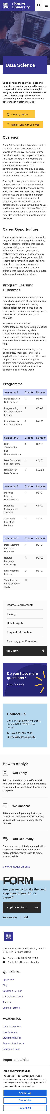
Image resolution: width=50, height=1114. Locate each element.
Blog (5, 985)
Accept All (25, 1092)
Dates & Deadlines (12, 1026)
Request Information (19, 632)
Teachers (7, 1002)
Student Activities (12, 1037)
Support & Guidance (13, 1043)
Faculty (11, 614)
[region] (25, 1090)
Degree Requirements (20, 604)
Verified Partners (11, 1007)
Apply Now (12, 650)
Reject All (25, 1108)
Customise (25, 1100)
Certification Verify (13, 996)
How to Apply (15, 623)
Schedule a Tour (11, 1049)
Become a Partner (12, 990)
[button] (46, 5)
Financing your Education (22, 641)
